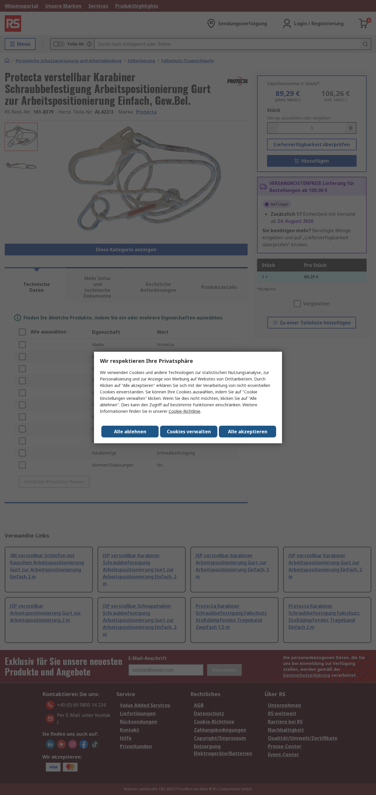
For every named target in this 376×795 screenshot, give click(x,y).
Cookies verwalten (189, 431)
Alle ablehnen (130, 431)
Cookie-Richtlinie (184, 411)
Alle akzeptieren (247, 431)
